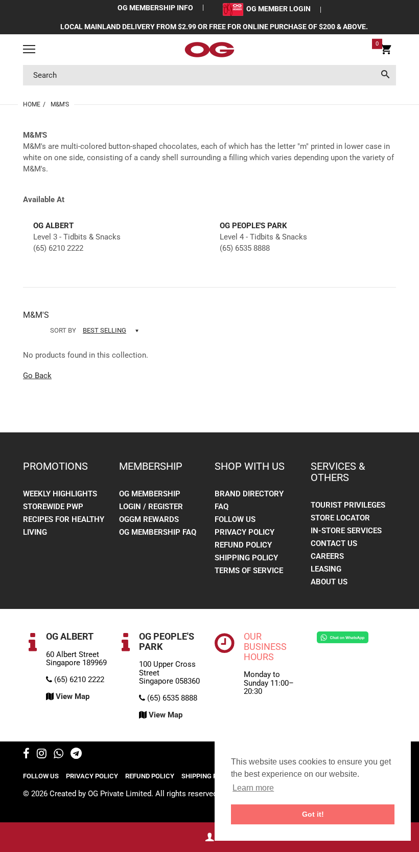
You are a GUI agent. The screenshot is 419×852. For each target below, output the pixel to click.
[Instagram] (41, 754)
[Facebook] (26, 754)
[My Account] (209, 837)
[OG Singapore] (209, 49)
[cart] (386, 51)
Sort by (63, 330)
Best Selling (104, 330)
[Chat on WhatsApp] (342, 637)
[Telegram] (76, 754)
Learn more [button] (253, 787)
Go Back (37, 375)
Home (31, 104)
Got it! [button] (313, 814)
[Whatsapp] (58, 754)
